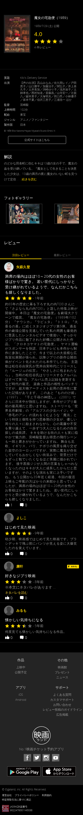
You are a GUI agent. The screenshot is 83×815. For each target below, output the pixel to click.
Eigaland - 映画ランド (41, 735)
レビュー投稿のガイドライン (62, 709)
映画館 (62, 667)
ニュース (62, 677)
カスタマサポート (62, 700)
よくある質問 (62, 695)
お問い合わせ (62, 705)
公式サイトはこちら (37, 140)
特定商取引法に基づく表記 (16, 799)
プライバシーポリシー (27, 795)
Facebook (27, 758)
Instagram (46, 758)
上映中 (20, 667)
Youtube (56, 758)
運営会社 (7, 795)
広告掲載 (62, 714)
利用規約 (47, 795)
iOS (21, 695)
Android (20, 700)
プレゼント (62, 672)
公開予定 (21, 672)
